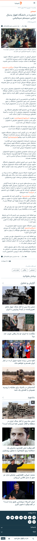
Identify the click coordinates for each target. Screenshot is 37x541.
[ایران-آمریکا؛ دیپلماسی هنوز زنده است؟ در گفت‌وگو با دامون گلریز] (18, 490)
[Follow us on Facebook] (25, 517)
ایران (16, 118)
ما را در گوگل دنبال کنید (21, 538)
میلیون (15, 137)
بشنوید (31, 397)
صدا (28, 196)
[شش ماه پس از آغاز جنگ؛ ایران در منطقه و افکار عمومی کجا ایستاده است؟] (18, 410)
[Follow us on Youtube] (12, 517)
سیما (24, 196)
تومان (11, 137)
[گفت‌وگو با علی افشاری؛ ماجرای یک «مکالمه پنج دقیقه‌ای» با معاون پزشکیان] (18, 437)
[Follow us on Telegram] (21, 517)
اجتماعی (33, 11)
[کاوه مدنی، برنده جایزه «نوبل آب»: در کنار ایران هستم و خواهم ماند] (18, 349)
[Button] (24, 26)
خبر (33, 192)
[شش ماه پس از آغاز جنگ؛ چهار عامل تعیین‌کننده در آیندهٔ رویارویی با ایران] (18, 295)
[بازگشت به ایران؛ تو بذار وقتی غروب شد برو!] (18, 322)
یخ (9, 137)
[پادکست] (9, 538)
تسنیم (5, 67)
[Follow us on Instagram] (34, 522)
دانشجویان (21, 118)
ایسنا (30, 192)
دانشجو (27, 228)
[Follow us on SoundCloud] (8, 517)
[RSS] (29, 517)
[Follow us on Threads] (29, 522)
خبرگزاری (11, 67)
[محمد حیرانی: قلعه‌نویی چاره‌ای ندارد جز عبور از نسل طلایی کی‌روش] (18, 463)
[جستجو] (33, 538)
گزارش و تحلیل (28, 283)
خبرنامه (26, 118)
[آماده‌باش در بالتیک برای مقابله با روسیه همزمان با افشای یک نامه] (18, 376)
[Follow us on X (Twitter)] (16, 517)
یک (17, 137)
